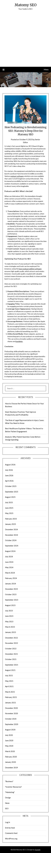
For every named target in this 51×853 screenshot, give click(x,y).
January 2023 (10, 632)
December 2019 (11, 767)
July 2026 (9, 470)
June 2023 (9, 616)
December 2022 (11, 638)
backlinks (19, 341)
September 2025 (11, 492)
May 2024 (9, 567)
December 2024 (11, 529)
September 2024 (11, 546)
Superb (37, 850)
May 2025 (9, 513)
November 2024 (11, 535)
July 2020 (9, 735)
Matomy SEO (26, 5)
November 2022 (11, 643)
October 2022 (10, 648)
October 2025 (10, 486)
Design (8, 797)
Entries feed (10, 828)
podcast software (17, 176)
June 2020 (9, 740)
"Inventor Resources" (13, 787)
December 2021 (11, 654)
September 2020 (11, 724)
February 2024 (11, 578)
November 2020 (11, 713)
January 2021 (10, 702)
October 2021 (10, 659)
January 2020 (10, 762)
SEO (7, 808)
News (7, 803)
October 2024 (10, 540)
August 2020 (10, 730)
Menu (46, 69)
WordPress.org (11, 839)
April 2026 (9, 481)
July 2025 (9, 502)
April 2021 (9, 686)
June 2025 (9, 508)
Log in (7, 822)
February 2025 (11, 519)
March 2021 (10, 692)
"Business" (9, 781)
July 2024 (9, 556)
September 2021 (11, 665)
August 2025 (10, 497)
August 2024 (10, 551)
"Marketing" (10, 792)
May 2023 (9, 621)
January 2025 (10, 524)
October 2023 (10, 594)
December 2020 (11, 708)
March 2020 (10, 751)
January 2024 (10, 583)
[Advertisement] (25, 40)
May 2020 (9, 746)
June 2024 (9, 562)
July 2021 (9, 675)
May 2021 (9, 681)
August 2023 (10, 605)
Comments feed (11, 833)
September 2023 (11, 600)
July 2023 (9, 611)
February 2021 (11, 697)
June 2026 (9, 475)
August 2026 (10, 465)
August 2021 (10, 670)
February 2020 (11, 757)
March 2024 (10, 573)
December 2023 (11, 589)
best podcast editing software (30, 269)
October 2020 (10, 719)
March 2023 (10, 627)
